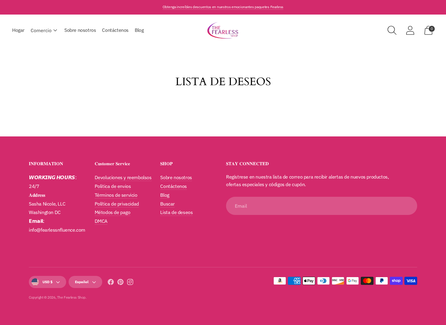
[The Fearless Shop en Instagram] (130, 283)
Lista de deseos (176, 212)
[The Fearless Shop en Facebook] (110, 283)
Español (82, 282)
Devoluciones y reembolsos (123, 177)
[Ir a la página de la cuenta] (410, 30)
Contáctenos (115, 30)
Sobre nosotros (80, 30)
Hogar (18, 30)
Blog (139, 30)
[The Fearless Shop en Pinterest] (120, 283)
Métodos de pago (112, 212)
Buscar (167, 204)
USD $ (47, 282)
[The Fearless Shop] (223, 30)
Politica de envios (113, 186)
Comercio (41, 30)
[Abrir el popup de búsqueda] (391, 30)
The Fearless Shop (71, 297)
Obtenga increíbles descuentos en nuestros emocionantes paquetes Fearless (223, 7)
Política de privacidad (117, 204)
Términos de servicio (116, 195)
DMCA (101, 221)
